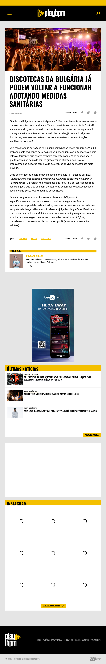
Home (39, 639)
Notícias (46, 639)
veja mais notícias (92, 435)
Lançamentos (56, 639)
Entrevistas (68, 639)
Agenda (77, 639)
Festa (34, 238)
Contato (85, 639)
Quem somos (96, 639)
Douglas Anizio (34, 255)
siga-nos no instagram (51, 605)
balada (23, 238)
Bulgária (46, 238)
